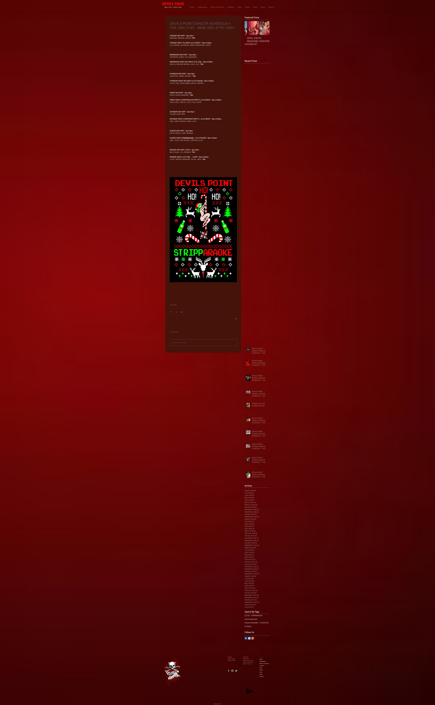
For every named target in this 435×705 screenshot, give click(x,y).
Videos (261, 670)
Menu (260, 672)
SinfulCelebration (251, 619)
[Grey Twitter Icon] (236, 670)
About (261, 674)
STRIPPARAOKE (257, 615)
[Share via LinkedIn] (182, 312)
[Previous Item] (248, 28)
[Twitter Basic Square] (249, 638)
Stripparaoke (262, 661)
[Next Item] (266, 28)
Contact (261, 676)
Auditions (261, 665)
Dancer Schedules (264, 663)
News (260, 668)
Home (260, 659)
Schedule (173, 305)
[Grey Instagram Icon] (232, 670)
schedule (248, 626)
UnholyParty (264, 623)
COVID (247, 615)
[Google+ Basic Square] (252, 638)
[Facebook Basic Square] (246, 638)
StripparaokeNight (251, 623)
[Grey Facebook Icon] (228, 670)
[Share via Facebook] (171, 312)
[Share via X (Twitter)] (176, 312)
